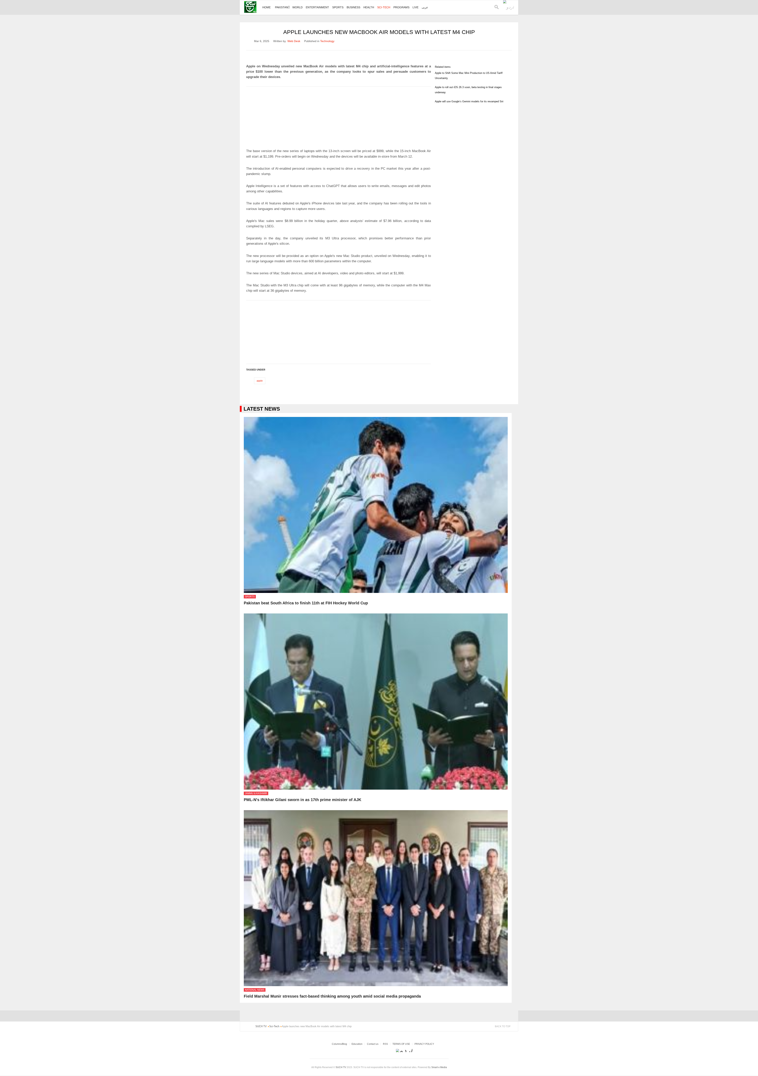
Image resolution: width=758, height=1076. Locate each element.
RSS (385, 1044)
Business (353, 7)
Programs (401, 7)
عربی (425, 7)
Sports (337, 7)
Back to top (502, 1026)
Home (266, 7)
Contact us (372, 1044)
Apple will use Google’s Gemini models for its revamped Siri (469, 101)
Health (368, 7)
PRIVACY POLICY (424, 1044)
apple (260, 380)
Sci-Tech (383, 7)
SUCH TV (341, 1067)
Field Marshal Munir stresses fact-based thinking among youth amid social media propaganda (332, 996)
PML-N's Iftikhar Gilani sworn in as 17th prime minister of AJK (302, 800)
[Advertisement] (338, 115)
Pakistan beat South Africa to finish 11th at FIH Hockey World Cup (306, 603)
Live (415, 7)
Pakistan (281, 7)
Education (357, 1044)
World (297, 7)
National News (254, 990)
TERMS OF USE (401, 1044)
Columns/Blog (339, 1044)
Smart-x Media (439, 1067)
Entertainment (317, 7)
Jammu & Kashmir (256, 793)
